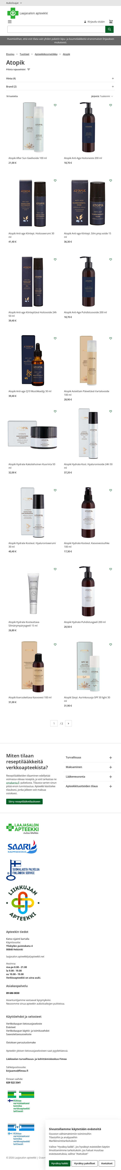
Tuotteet (24, 54)
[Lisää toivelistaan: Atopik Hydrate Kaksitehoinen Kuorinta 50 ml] (55, 411)
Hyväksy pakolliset (84, 1163)
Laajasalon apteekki (34, 13)
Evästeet (11, 1027)
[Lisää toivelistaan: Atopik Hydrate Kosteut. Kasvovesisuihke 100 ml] (111, 490)
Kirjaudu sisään (96, 21)
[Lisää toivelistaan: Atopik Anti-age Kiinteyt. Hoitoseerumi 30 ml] (55, 180)
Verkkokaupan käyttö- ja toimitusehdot (28, 1030)
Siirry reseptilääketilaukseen (24, 801)
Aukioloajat (12, 3)
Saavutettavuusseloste (18, 1034)
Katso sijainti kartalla (17, 939)
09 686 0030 (12, 993)
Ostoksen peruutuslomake (21, 1042)
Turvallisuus (73, 757)
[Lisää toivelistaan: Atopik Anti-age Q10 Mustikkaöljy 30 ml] (55, 338)
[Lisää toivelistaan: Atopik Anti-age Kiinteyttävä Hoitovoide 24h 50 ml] (55, 259)
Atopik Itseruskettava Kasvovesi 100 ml (30, 697)
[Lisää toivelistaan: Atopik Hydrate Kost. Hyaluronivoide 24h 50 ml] (111, 411)
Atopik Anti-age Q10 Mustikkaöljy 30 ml (30, 391)
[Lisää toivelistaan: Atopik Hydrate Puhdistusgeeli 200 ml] (111, 569)
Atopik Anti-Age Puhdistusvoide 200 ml (85, 312)
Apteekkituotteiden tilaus (82, 786)
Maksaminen (74, 767)
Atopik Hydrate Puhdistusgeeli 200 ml (85, 622)
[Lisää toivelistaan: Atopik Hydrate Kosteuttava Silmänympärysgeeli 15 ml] (55, 569)
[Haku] (109, 29)
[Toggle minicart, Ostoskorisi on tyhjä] (111, 21)
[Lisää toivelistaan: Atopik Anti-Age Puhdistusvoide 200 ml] (111, 259)
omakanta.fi (12, 782)
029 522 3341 (13, 1082)
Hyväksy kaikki (59, 1163)
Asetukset (106, 1163)
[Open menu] (9, 21)
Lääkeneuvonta (75, 776)
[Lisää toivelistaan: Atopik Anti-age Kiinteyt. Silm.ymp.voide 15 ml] (111, 180)
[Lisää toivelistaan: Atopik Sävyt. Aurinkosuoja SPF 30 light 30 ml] (111, 644)
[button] (60, 69)
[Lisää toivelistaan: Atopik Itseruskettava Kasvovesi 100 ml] (55, 644)
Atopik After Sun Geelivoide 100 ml (28, 158)
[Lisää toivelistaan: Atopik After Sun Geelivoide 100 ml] (55, 105)
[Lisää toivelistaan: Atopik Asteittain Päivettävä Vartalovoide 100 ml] (111, 338)
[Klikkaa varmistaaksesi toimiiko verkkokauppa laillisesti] (60, 1101)
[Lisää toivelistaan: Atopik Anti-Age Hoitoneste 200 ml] (111, 105)
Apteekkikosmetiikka (46, 54)
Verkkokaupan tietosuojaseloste (24, 1023)
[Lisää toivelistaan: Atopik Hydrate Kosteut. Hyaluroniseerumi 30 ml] (55, 490)
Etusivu (10, 54)
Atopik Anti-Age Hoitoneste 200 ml (83, 158)
